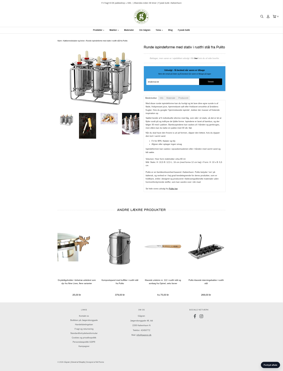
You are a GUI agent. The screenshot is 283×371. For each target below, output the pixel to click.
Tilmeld (211, 82)
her (190, 128)
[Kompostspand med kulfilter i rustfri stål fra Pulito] (120, 247)
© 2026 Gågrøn (63, 362)
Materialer (129, 30)
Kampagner (84, 346)
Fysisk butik (184, 30)
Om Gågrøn (144, 30)
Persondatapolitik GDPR (84, 342)
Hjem (59, 41)
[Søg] (260, 16)
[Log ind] (266, 16)
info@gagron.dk (143, 335)
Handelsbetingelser (84, 324)
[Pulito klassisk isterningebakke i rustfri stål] (206, 247)
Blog (170, 30)
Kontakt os (84, 316)
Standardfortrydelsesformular (84, 333)
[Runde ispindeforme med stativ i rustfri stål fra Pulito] (66, 120)
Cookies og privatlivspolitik (84, 337)
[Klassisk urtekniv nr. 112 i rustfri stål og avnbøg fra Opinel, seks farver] (163, 247)
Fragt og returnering (84, 329)
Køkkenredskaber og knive (74, 41)
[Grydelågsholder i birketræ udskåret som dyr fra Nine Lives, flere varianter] (76, 247)
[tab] (151, 98)
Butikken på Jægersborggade (84, 320)
